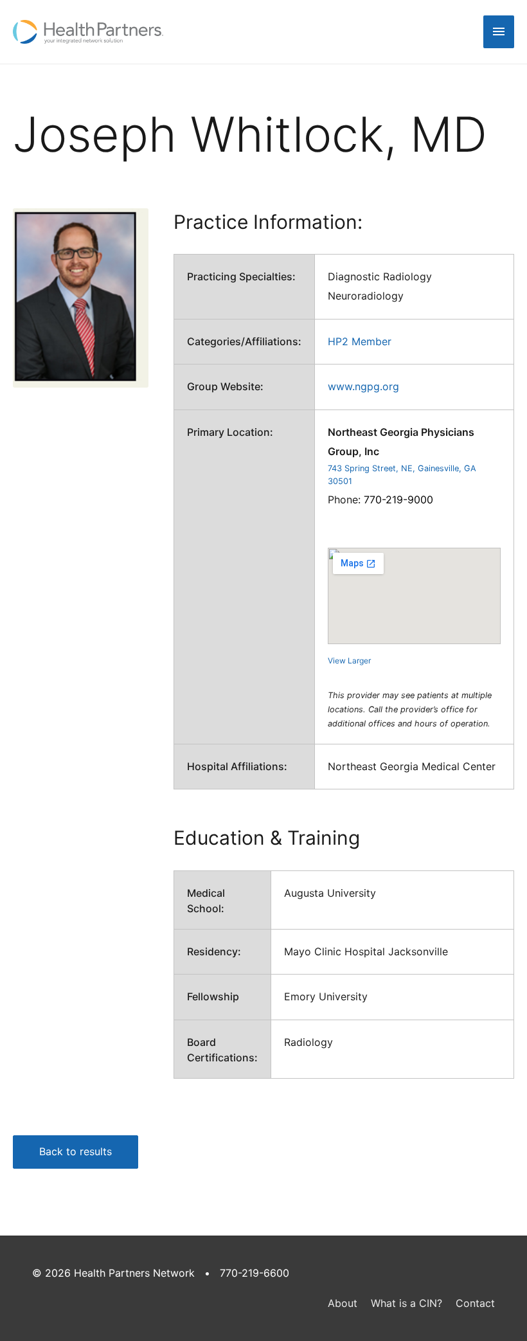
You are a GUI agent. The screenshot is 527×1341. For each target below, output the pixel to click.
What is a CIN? (406, 1303)
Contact (475, 1303)
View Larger (349, 660)
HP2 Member (359, 341)
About (342, 1303)
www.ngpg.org (363, 386)
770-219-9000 (398, 499)
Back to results (75, 1151)
